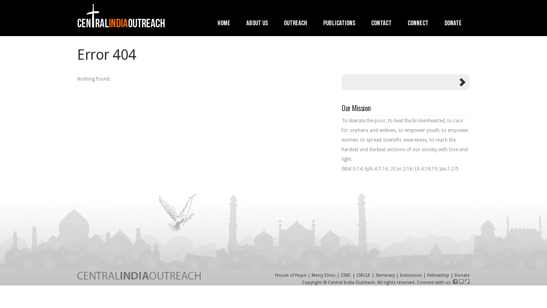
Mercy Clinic (324, 275)
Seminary (385, 275)
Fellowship (438, 275)
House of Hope (290, 275)
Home (223, 23)
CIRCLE (363, 275)
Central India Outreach (351, 282)
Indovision (411, 275)
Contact (381, 23)
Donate (453, 23)
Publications (339, 23)
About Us (257, 23)
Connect (418, 23)
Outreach (295, 23)
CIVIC (346, 275)
